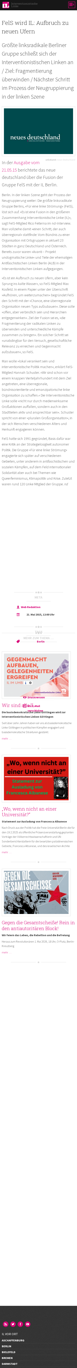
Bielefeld (8, 1352)
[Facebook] (21, 1324)
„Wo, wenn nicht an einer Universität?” (29, 812)
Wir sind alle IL (18, 705)
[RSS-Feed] (6, 1324)
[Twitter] (13, 1324)
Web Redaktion (30, 607)
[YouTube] (28, 1324)
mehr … (6, 738)
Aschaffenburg (13, 1340)
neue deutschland (66, 159)
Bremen (7, 1358)
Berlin (41, 641)
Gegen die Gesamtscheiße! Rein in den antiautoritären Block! (38, 925)
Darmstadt (10, 1364)
